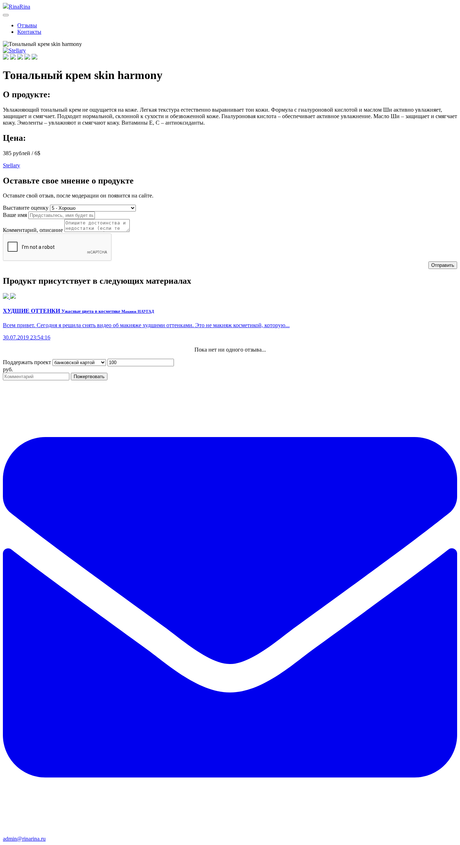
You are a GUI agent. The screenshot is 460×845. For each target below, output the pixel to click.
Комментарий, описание (33, 230)
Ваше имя (15, 215)
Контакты (29, 32)
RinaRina (19, 7)
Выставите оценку (26, 208)
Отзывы (27, 25)
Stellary (11, 165)
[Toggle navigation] (6, 15)
